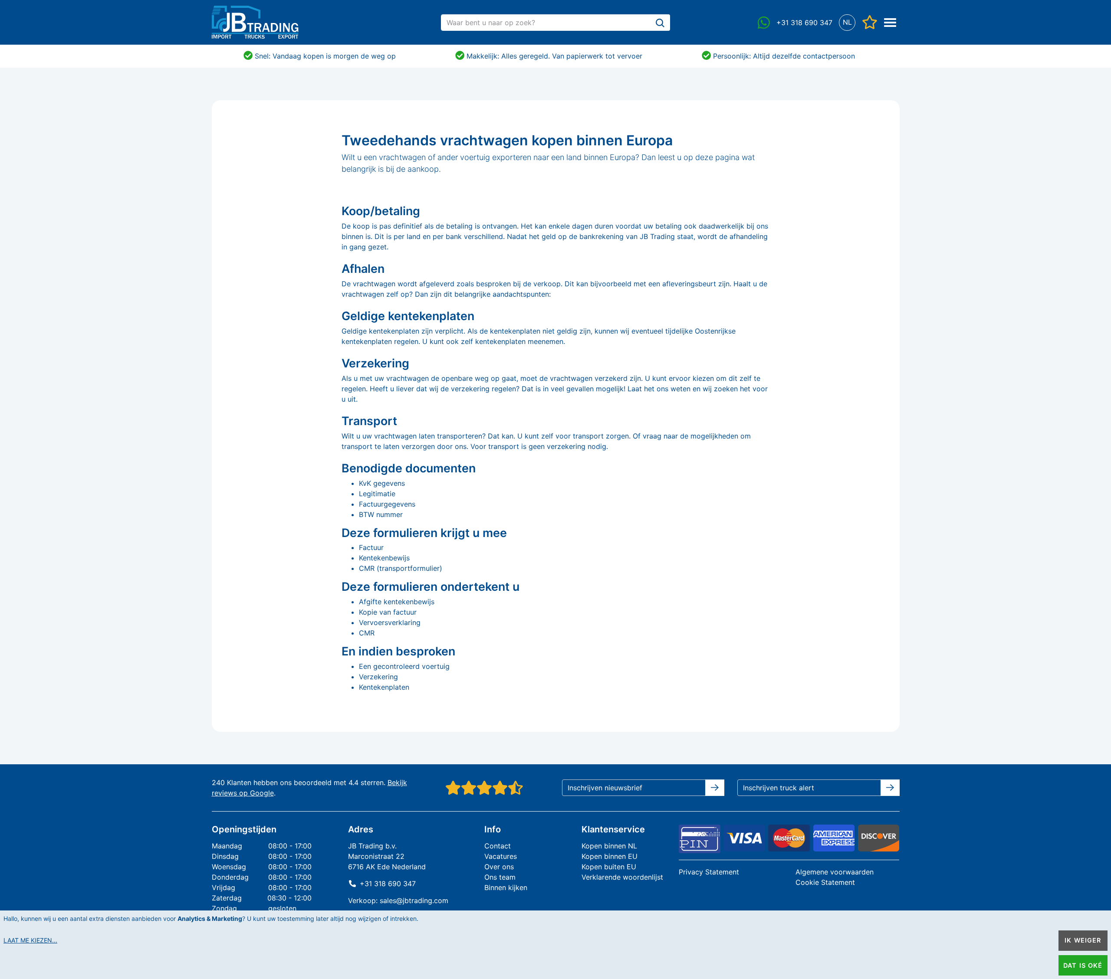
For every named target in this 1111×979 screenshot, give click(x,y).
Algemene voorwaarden (834, 872)
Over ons (499, 866)
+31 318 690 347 (388, 883)
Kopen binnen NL (609, 845)
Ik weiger (1083, 940)
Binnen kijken (505, 887)
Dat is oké (1082, 965)
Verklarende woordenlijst (622, 877)
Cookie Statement (825, 882)
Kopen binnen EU (610, 856)
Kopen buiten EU (609, 866)
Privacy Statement (709, 872)
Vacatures (500, 856)
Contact (497, 845)
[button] (847, 22)
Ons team (500, 877)
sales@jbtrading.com (414, 900)
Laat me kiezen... (30, 940)
